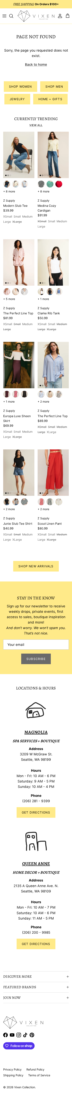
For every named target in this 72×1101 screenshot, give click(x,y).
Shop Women (20, 86)
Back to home (36, 65)
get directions (36, 944)
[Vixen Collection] (36, 16)
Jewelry (17, 99)
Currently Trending (36, 118)
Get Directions (36, 812)
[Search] (13, 16)
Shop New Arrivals (35, 566)
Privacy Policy (12, 1069)
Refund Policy (35, 1069)
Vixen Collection (24, 1087)
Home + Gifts (50, 99)
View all (36, 125)
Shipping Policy (13, 1075)
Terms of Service (39, 1075)
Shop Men (54, 86)
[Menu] (4, 16)
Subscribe (36, 659)
